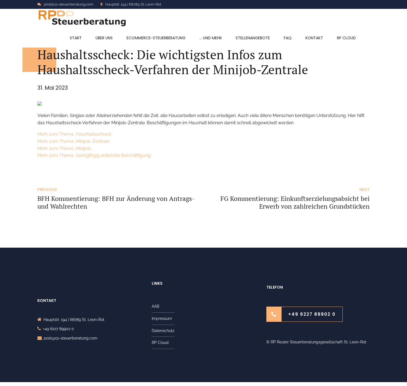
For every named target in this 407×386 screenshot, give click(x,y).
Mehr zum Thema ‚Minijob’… (64, 148)
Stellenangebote (253, 38)
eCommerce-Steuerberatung (156, 38)
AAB (155, 306)
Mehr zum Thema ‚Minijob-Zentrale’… (74, 141)
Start (76, 38)
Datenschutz (163, 330)
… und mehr (210, 38)
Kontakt (314, 38)
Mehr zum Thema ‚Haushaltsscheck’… (75, 134)
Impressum (162, 318)
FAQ (288, 38)
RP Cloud (346, 38)
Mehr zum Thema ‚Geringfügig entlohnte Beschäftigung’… (95, 155)
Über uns (104, 38)
